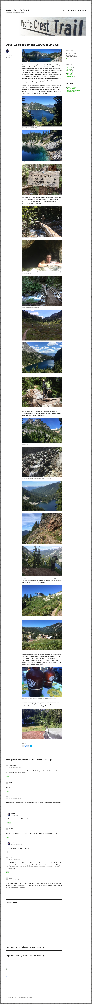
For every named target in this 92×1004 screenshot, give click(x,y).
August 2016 (70, 67)
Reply (7, 776)
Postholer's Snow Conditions (73, 90)
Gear (63, 10)
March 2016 (69, 74)
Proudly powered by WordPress (25, 997)
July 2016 (69, 69)
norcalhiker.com (82, 10)
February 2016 (70, 76)
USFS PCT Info (70, 93)
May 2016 (69, 72)
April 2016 (69, 73)
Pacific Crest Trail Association (73, 86)
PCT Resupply (72, 10)
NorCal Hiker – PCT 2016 (17, 10)
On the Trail (8, 57)
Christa (7, 53)
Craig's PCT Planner (71, 87)
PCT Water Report (71, 91)
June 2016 (69, 70)
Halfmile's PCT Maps (72, 88)
